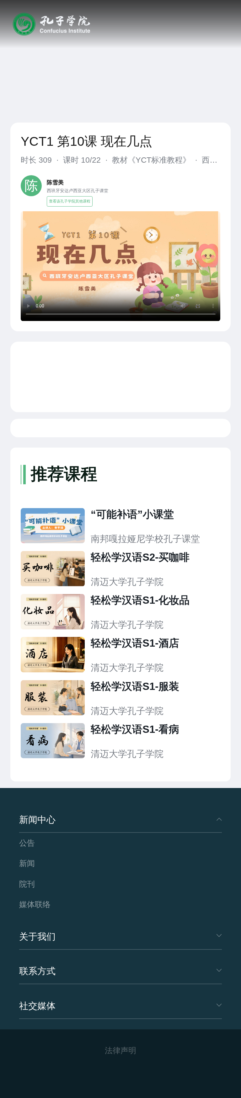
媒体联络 (35, 904)
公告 (27, 843)
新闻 (27, 863)
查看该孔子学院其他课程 (69, 201)
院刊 (27, 884)
